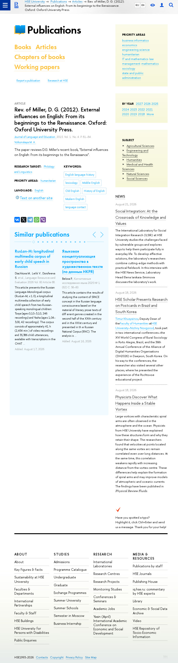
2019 (133, 114)
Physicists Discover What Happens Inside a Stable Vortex (136, 403)
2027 (139, 104)
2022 (141, 109)
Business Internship (67, 623)
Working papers (37, 67)
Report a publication (28, 80)
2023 (133, 109)
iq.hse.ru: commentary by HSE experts (149, 591)
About (20, 554)
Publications (54, 30)
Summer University (67, 600)
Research (102, 554)
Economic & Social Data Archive (150, 610)
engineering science (136, 50)
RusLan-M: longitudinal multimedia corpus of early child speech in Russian (34, 259)
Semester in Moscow (69, 615)
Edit (165, 656)
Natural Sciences (138, 174)
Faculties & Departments (24, 591)
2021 (149, 109)
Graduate (61, 585)
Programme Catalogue (70, 569)
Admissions (62, 562)
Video (137, 621)
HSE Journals (142, 573)
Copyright (57, 657)
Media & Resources (144, 556)
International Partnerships (23, 603)
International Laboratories (102, 564)
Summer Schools (66, 608)
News (120, 196)
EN (142, 5)
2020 (125, 114)
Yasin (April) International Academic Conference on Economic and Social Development (110, 625)
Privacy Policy (74, 657)
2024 (125, 109)
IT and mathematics (135, 59)
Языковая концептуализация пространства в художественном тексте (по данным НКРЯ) (82, 261)
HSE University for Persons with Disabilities (31, 630)
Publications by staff (148, 566)
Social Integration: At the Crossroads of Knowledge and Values (140, 217)
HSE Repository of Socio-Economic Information (146, 632)
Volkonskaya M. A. (25, 142)
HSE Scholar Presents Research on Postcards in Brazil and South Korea (141, 305)
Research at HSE (58, 80)
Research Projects (106, 581)
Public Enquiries (25, 640)
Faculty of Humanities (134, 323)
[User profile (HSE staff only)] (161, 5)
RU (137, 5)
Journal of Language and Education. (35, 137)
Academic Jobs (104, 608)
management (131, 63)
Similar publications (41, 234)
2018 (141, 114)
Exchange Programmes (70, 592)
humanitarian (130, 54)
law (151, 59)
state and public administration (132, 75)
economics (129, 45)
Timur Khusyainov (126, 319)
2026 (147, 104)
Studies (61, 554)
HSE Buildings (23, 621)
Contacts (42, 657)
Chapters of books (39, 57)
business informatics (135, 40)
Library (137, 601)
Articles (46, 47)
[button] (33, 242)
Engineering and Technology (135, 152)
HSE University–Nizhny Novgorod (136, 325)
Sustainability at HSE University (29, 579)
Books (22, 47)
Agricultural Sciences (140, 146)
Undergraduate (65, 577)
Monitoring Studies (107, 589)
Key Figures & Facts (28, 569)
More (150, 114)
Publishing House (145, 581)
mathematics (150, 63)
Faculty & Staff (25, 613)
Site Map (91, 657)
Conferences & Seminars (104, 599)
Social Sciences (137, 178)
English (39, 190)
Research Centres (106, 573)
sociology (128, 68)
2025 (155, 104)
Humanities (134, 160)
